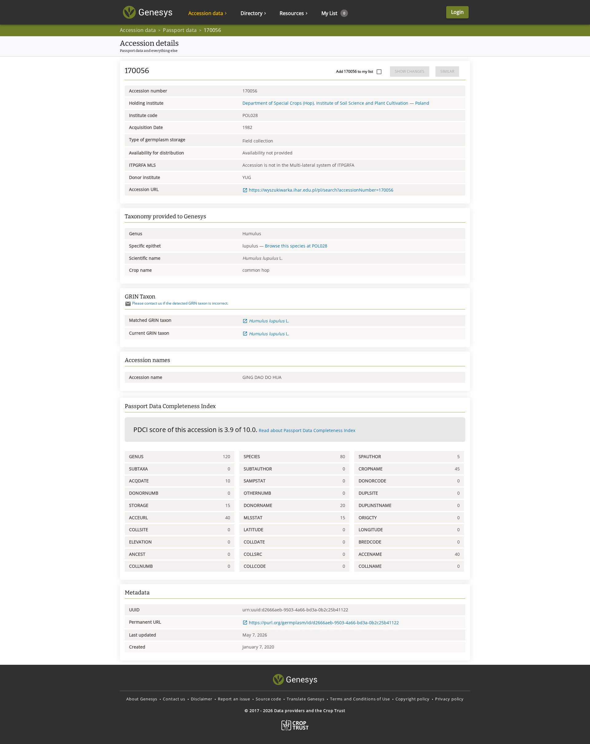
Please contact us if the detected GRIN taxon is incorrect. (180, 303)
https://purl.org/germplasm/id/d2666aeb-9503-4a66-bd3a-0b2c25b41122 (324, 622)
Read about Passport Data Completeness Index (307, 430)
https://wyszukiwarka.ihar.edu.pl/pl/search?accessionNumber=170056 (321, 190)
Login (457, 12)
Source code (268, 699)
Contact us (174, 699)
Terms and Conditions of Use (360, 699)
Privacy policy (449, 699)
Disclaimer (201, 699)
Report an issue (234, 699)
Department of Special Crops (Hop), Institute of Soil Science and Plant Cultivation (325, 103)
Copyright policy (412, 699)
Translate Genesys (305, 699)
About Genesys (141, 699)
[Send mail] (128, 304)
